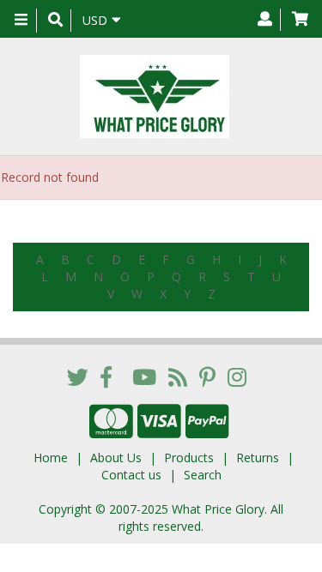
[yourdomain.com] (154, 96)
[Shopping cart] (300, 19)
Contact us (131, 475)
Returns (257, 457)
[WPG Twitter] (77, 376)
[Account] (265, 19)
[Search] (55, 20)
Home (50, 457)
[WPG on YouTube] (144, 376)
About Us (116, 457)
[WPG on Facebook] (106, 376)
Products (189, 457)
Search (203, 475)
